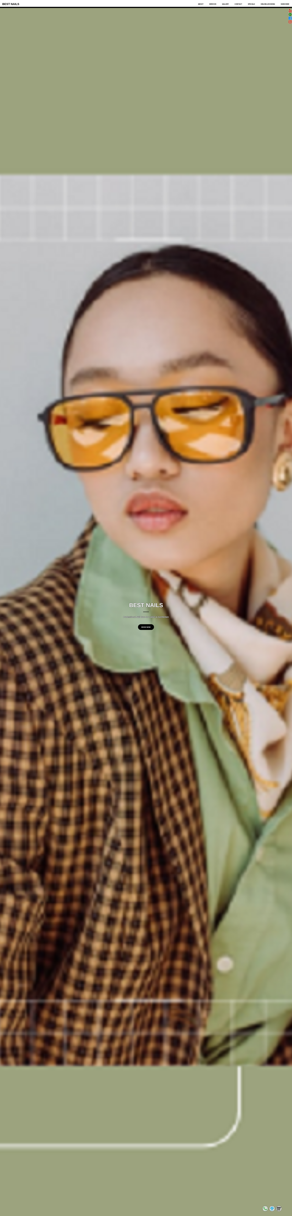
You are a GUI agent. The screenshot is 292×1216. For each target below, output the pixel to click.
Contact (238, 4)
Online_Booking (268, 4)
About (200, 4)
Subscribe (285, 4)
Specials (251, 4)
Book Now (146, 627)
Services (212, 4)
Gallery (225, 4)
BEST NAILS (10, 4)
